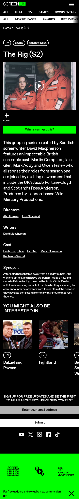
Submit (39, 422)
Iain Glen (32, 251)
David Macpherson (14, 234)
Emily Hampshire (13, 251)
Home (7, 28)
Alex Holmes (10, 216)
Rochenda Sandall (14, 256)
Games (43, 12)
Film (18, 12)
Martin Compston (51, 251)
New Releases (25, 19)
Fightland (47, 362)
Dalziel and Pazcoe (12, 365)
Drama (19, 43)
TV (7, 43)
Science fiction (38, 43)
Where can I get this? (39, 129)
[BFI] (39, 474)
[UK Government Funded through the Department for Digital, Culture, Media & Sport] (66, 474)
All (6, 12)
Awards (49, 19)
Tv (30, 12)
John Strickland (31, 216)
